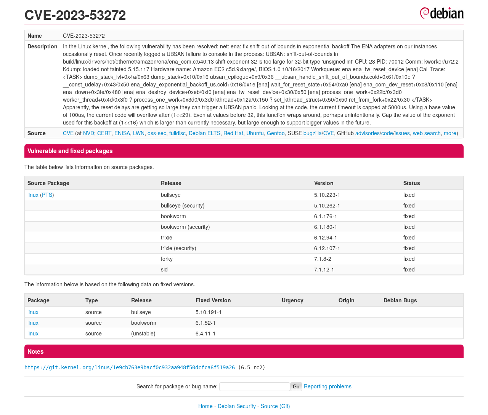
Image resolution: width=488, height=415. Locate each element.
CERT (104, 133)
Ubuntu (255, 133)
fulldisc (177, 133)
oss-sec (157, 133)
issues (402, 133)
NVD (88, 133)
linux (33, 194)
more (450, 133)
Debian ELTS (204, 133)
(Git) (284, 406)
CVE (68, 133)
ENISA (122, 133)
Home (205, 406)
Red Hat (233, 133)
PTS (47, 194)
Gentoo (276, 133)
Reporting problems (328, 386)
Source (269, 406)
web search (427, 133)
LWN (138, 133)
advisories (367, 133)
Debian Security (237, 406)
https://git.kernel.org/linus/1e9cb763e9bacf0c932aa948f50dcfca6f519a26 (129, 367)
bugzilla (312, 133)
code (387, 133)
